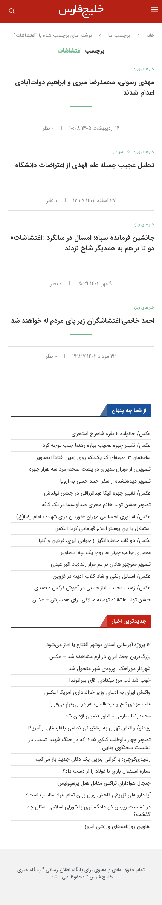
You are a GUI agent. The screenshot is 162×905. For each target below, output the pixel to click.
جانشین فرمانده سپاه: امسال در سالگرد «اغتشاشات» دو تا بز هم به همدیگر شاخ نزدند (82, 243)
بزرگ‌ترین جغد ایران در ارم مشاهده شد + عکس (100, 656)
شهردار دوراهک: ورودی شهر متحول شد (110, 668)
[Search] (11, 12)
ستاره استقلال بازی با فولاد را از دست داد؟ (107, 771)
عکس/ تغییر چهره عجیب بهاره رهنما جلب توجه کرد (97, 445)
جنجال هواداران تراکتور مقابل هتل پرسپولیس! (104, 783)
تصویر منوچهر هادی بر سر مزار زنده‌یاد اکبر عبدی (101, 564)
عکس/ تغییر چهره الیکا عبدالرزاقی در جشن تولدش (97, 493)
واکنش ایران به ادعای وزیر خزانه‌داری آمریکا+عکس (97, 692)
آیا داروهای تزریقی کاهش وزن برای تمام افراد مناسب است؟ (88, 795)
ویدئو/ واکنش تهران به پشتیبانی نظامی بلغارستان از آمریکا (89, 728)
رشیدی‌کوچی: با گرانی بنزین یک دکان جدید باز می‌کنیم (93, 759)
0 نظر (48, 128)
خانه (150, 35)
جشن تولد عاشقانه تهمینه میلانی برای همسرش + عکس (91, 600)
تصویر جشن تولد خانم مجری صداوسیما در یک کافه (96, 505)
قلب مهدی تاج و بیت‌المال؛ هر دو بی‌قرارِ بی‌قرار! (100, 704)
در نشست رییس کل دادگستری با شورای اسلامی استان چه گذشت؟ (89, 811)
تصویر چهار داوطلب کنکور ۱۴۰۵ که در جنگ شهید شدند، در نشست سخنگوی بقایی (90, 744)
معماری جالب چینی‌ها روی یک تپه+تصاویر (106, 552)
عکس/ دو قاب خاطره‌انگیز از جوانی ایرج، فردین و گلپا (95, 540)
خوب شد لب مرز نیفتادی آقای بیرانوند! (110, 680)
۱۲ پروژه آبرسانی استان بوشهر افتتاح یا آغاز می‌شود (98, 644)
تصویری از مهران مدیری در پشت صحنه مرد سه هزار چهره (90, 469)
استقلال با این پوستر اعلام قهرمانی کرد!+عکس (103, 528)
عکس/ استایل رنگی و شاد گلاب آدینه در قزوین (102, 576)
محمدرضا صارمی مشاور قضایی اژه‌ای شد (108, 716)
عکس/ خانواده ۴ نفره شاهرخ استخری (111, 434)
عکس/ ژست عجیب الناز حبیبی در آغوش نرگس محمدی (92, 588)
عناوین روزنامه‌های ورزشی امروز (117, 826)
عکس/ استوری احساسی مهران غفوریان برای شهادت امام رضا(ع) (83, 517)
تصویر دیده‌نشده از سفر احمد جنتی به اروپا (105, 481)
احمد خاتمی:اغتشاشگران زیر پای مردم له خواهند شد (82, 321)
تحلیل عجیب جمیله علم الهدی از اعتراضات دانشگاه (84, 165)
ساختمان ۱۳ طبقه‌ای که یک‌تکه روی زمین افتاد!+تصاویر (93, 457)
